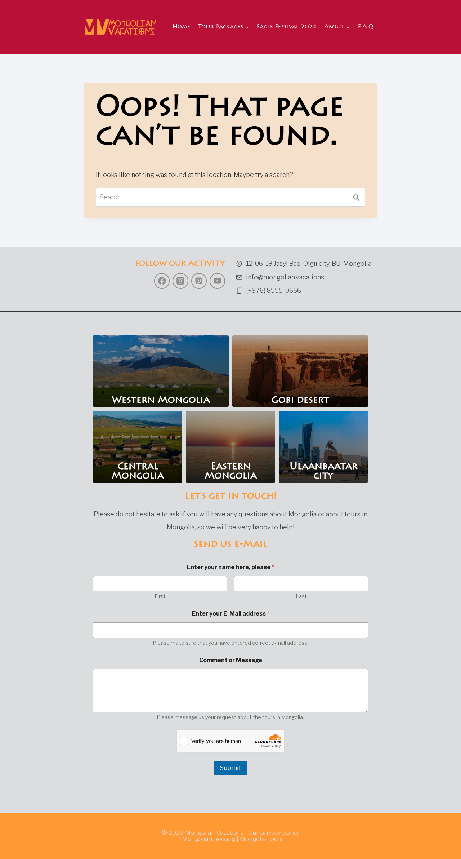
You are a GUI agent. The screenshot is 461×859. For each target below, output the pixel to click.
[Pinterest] (199, 280)
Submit (230, 767)
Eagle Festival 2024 (286, 27)
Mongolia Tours (261, 838)
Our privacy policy (274, 832)
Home (181, 27)
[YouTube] (217, 280)
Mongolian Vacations (214, 832)
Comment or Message (230, 660)
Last (301, 596)
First (160, 596)
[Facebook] (162, 280)
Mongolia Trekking (208, 838)
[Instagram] (180, 280)
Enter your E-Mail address (230, 613)
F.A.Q (365, 27)
